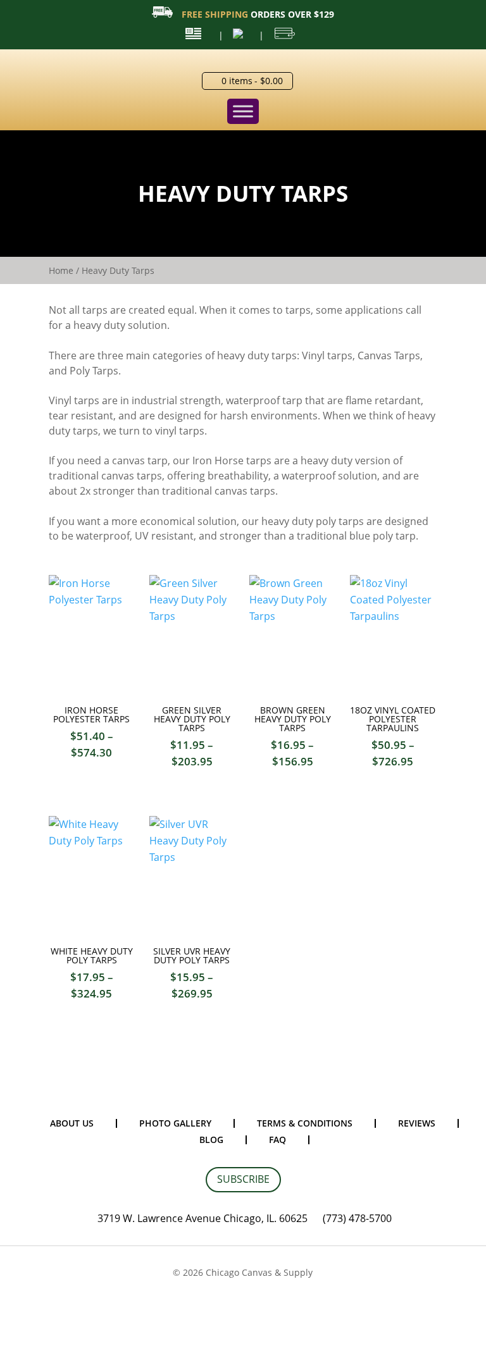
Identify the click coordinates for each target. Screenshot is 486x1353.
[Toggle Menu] (243, 111)
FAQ (277, 1140)
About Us (72, 1123)
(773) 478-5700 (357, 1218)
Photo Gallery (175, 1123)
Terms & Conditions (304, 1123)
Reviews (416, 1123)
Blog (211, 1140)
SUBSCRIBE (243, 1179)
